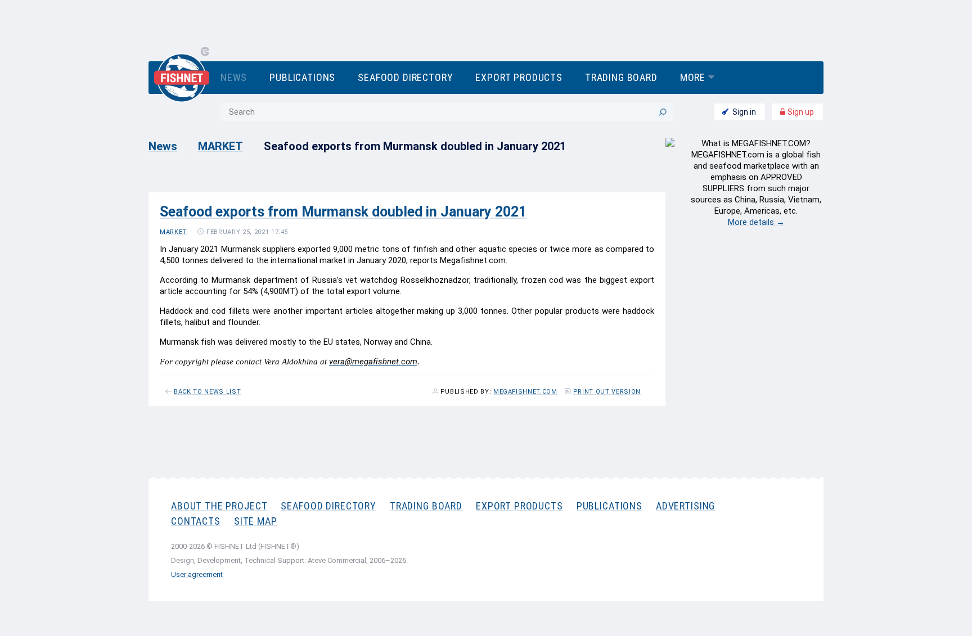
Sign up (800, 111)
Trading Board (621, 77)
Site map (255, 521)
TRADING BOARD (426, 506)
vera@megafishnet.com (373, 362)
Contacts (195, 521)
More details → (756, 222)
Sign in (744, 111)
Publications (302, 77)
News (233, 77)
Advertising (685, 506)
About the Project (219, 506)
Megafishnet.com (525, 392)
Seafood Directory (405, 77)
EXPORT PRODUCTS (519, 506)
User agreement (197, 574)
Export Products (518, 77)
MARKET (220, 146)
